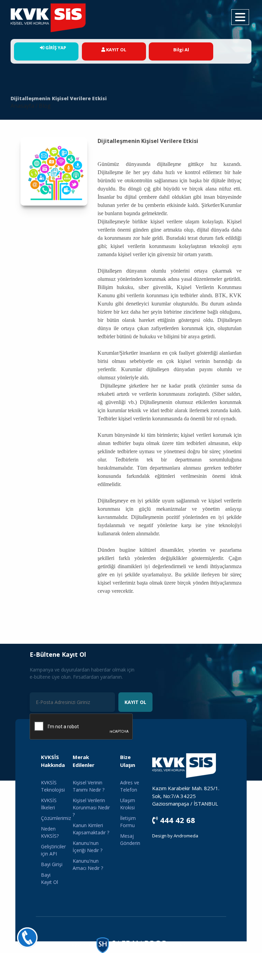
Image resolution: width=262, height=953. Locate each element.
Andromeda (186, 836)
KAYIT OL (135, 702)
